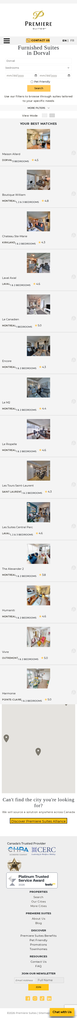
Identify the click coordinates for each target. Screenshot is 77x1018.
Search (38, 897)
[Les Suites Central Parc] (38, 512)
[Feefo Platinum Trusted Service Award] (32, 880)
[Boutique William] (38, 179)
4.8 (47, 200)
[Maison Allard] (38, 139)
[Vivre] (38, 636)
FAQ (38, 966)
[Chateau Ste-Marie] (38, 221)
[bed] (38, 68)
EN (64, 40)
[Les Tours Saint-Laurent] (38, 470)
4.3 (43, 242)
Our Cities (38, 901)
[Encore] (38, 345)
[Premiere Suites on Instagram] (34, 998)
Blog (38, 923)
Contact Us (40, 40)
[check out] (55, 75)
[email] (24, 980)
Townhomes (38, 949)
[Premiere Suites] (38, 20)
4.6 (38, 284)
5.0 (40, 325)
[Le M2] (38, 387)
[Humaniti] (38, 595)
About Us (38, 918)
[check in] (21, 75)
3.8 (44, 575)
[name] (49, 980)
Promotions (38, 944)
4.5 (36, 160)
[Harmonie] (38, 678)
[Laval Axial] (38, 262)
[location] (38, 60)
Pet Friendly (42, 81)
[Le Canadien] (38, 304)
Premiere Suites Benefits (38, 935)
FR (72, 40)
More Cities (38, 906)
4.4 (44, 408)
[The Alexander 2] (38, 553)
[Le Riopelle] (38, 429)
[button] (38, 751)
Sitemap (44, 1013)
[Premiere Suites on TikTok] (42, 998)
